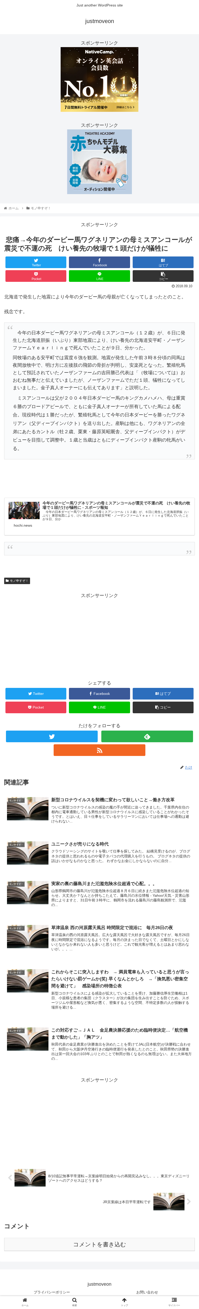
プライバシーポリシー (52, 1292)
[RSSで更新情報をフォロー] (99, 750)
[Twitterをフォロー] (51, 736)
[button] (183, 764)
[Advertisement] (99, 636)
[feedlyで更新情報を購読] (147, 736)
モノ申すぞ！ (19, 581)
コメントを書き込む (99, 1244)
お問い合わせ (147, 1292)
